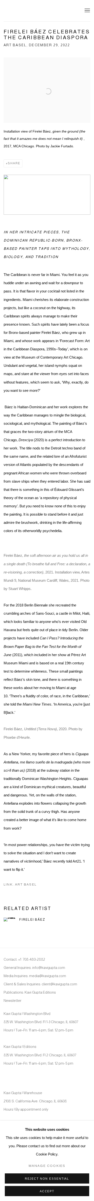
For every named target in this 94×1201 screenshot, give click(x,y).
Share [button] (14, 163)
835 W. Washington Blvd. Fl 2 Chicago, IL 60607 (40, 1055)
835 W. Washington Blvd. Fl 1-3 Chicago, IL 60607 (41, 1022)
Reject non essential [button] (47, 1178)
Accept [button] (47, 1191)
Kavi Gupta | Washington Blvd (27, 1014)
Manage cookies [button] (47, 1166)
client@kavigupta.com (59, 984)
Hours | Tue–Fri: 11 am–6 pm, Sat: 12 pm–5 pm (38, 1030)
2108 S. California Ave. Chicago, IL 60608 (35, 1101)
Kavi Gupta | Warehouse (23, 1093)
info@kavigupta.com (48, 968)
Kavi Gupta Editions (40, 992)
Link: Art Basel (20, 884)
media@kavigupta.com (47, 976)
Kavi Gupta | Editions (20, 1046)
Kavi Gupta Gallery (28, 10)
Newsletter (12, 1000)
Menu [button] (86, 10)
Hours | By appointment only (26, 1109)
